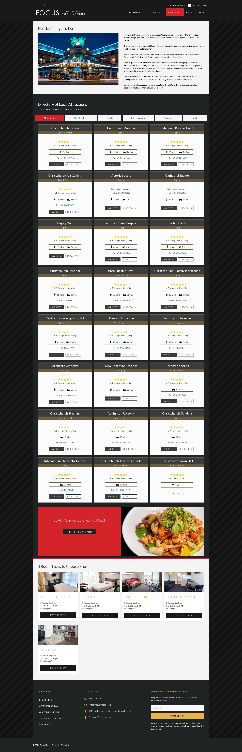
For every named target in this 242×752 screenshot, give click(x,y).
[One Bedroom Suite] (142, 582)
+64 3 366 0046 (66, 395)
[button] (177, 716)
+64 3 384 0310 (178, 442)
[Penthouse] (58, 634)
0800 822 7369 (66, 442)
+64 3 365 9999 (66, 157)
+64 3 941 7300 (66, 205)
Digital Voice (66, 745)
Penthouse (49, 649)
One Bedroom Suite (140, 597)
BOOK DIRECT (177, 5)
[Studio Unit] (100, 582)
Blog (189, 12)
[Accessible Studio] (58, 582)
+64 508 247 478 (123, 490)
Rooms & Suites (137, 12)
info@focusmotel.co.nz (100, 704)
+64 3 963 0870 (122, 348)
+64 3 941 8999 (178, 300)
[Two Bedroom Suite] (184, 582)
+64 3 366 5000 (122, 157)
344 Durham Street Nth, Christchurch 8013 (110, 711)
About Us (158, 12)
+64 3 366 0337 (178, 348)
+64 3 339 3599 (178, 394)
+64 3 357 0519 (66, 490)
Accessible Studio (55, 597)
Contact (202, 12)
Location (173, 12)
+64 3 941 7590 (178, 157)
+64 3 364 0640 (66, 300)
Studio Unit (91, 597)
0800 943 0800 (199, 5)
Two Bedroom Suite (182, 597)
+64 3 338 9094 (122, 442)
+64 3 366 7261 (66, 348)
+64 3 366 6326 (122, 300)
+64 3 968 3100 (122, 252)
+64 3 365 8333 (178, 252)
